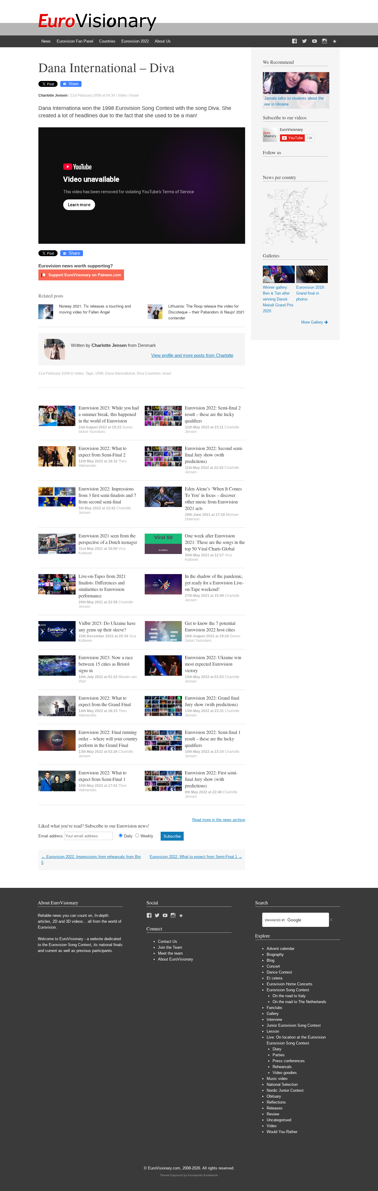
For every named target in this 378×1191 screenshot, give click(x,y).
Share (74, 84)
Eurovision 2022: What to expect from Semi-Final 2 (102, 451)
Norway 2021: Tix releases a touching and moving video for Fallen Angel (95, 309)
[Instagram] (325, 41)
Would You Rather (282, 1132)
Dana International (120, 373)
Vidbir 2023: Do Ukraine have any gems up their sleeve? (107, 626)
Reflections (276, 1102)
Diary (277, 1049)
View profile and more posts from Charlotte (192, 355)
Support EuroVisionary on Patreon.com (84, 275)
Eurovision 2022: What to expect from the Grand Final (105, 701)
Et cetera (274, 978)
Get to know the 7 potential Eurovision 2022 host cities (210, 626)
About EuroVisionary (175, 959)
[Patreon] (335, 41)
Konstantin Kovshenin (203, 1175)
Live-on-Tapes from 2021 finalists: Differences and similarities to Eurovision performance (102, 586)
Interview (274, 1019)
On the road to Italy (289, 996)
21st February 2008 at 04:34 (92, 95)
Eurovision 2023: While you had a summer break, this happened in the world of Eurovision (109, 414)
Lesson (273, 1031)
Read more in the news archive (218, 820)
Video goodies (285, 1072)
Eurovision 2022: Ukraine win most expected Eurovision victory (213, 663)
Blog (270, 960)
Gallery (273, 1013)
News (46, 41)
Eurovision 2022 (135, 41)
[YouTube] (314, 41)
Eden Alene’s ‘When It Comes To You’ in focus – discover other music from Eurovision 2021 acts (213, 498)
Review (273, 1114)
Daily (128, 836)
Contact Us (167, 941)
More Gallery (312, 322)
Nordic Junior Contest (285, 1090)
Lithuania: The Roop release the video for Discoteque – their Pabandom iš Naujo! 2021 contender (206, 312)
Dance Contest (279, 972)
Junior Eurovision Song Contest (294, 1025)
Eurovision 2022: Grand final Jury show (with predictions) (212, 701)
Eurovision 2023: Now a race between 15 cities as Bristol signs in (106, 663)
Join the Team (170, 947)
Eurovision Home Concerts (289, 984)
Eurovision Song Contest (288, 990)
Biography (275, 954)
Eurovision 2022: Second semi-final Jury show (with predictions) (214, 454)
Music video (277, 1078)
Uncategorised (279, 1120)
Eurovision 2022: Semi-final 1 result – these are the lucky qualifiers (213, 738)
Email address (50, 836)
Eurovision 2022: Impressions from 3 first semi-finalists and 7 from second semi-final (107, 495)
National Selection (282, 1084)
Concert (273, 966)
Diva (140, 373)
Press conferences (289, 1061)
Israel (134, 95)
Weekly (147, 836)
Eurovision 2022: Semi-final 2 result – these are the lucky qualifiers (213, 414)
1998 (99, 373)
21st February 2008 (54, 373)
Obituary (274, 1096)
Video (122, 95)
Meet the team (170, 953)
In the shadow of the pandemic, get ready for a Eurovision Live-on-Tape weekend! (214, 582)
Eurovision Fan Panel (75, 41)
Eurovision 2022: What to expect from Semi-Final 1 (102, 775)
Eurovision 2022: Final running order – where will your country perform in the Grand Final (108, 738)
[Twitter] (304, 41)
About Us (163, 41)
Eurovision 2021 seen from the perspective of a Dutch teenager (108, 538)
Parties (279, 1055)
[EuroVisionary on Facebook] (294, 41)
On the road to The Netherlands (299, 1002)
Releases (275, 1108)
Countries (107, 41)
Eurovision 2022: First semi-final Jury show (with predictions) (211, 779)
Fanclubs (274, 1007)
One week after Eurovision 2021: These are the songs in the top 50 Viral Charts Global (215, 542)
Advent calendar (280, 948)
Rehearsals (282, 1067)
